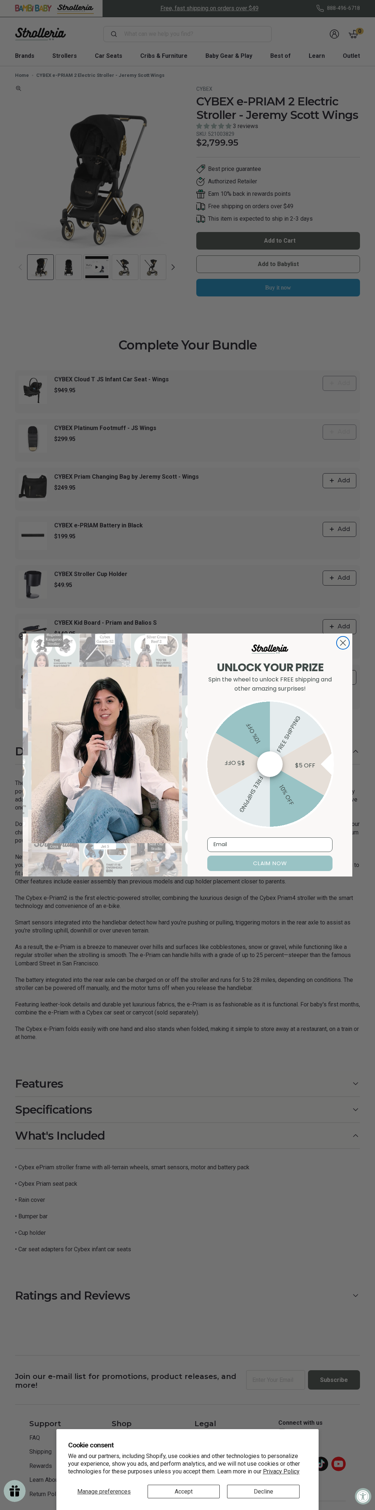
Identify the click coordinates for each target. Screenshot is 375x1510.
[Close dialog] (343, 642)
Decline (263, 1491)
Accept (184, 1491)
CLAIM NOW (270, 863)
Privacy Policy (281, 1471)
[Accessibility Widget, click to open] (363, 1496)
